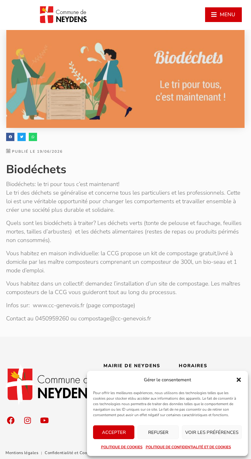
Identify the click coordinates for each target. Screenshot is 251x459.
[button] (239, 380)
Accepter (114, 432)
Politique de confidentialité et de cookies (188, 447)
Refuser (158, 432)
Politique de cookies (122, 447)
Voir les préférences (211, 432)
